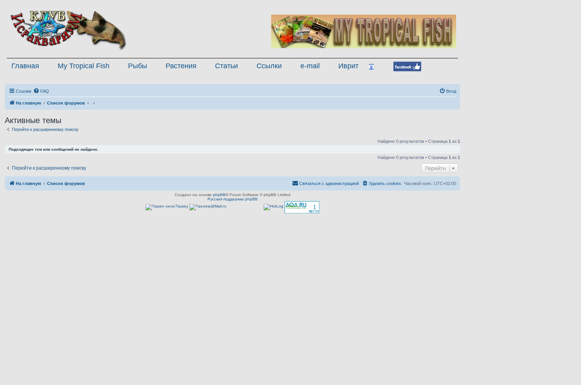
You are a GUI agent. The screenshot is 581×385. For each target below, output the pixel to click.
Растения (181, 66)
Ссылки (269, 66)
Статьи (226, 66)
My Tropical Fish (83, 66)
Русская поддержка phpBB (233, 199)
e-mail (310, 66)
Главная (25, 66)
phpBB (219, 194)
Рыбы (137, 66)
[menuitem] (41, 91)
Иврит (348, 66)
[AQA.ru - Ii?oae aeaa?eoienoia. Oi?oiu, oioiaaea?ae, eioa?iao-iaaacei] (302, 207)
